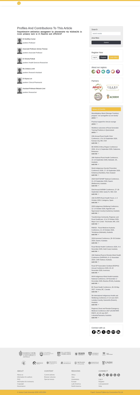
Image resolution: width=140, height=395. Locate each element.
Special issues (49, 379)
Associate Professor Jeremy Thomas (35, 49)
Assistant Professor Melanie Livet (34, 88)
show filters (95, 38)
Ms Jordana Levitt (29, 69)
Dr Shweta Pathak (29, 59)
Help (100, 386)
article (94, 118)
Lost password (103, 384)
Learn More (114, 57)
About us (20, 375)
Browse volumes (50, 377)
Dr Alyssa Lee (27, 78)
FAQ (18, 379)
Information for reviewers (25, 381)
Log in (101, 379)
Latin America (76, 384)
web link (95, 143)
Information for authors (24, 377)
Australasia (75, 379)
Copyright (20, 384)
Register (103, 57)
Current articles (49, 375)
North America (76, 386)
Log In (95, 57)
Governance (21, 386)
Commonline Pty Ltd (116, 392)
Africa (73, 375)
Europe (73, 381)
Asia (72, 377)
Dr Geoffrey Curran (29, 39)
